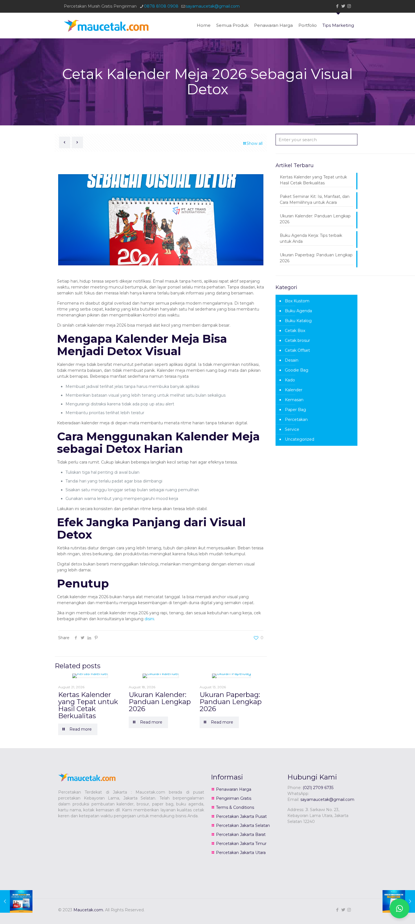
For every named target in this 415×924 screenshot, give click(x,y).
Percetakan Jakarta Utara (241, 852)
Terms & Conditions (235, 807)
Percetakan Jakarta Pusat (241, 816)
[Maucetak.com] (106, 25)
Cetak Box (295, 330)
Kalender (293, 389)
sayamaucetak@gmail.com (213, 6)
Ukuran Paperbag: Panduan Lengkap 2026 (231, 702)
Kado (290, 380)
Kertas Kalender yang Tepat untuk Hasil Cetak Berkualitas (88, 705)
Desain (291, 360)
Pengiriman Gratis (233, 798)
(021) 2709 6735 (318, 787)
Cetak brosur (297, 340)
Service (292, 429)
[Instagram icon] (349, 6)
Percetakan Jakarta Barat (241, 834)
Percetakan (296, 419)
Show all (254, 143)
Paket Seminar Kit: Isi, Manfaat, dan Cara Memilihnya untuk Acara (315, 199)
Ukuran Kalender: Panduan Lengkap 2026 (160, 702)
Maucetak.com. (88, 909)
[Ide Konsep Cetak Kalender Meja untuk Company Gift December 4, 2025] (16, 901)
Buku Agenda (298, 310)
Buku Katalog (298, 320)
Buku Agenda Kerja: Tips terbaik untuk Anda (311, 238)
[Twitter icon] (343, 6)
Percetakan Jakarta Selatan (243, 825)
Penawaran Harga (233, 789)
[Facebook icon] (337, 6)
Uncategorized (299, 439)
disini (149, 618)
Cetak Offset (297, 350)
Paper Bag (295, 409)
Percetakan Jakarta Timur (241, 843)
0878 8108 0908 (161, 6)
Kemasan (294, 399)
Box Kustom (297, 300)
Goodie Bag (296, 370)
